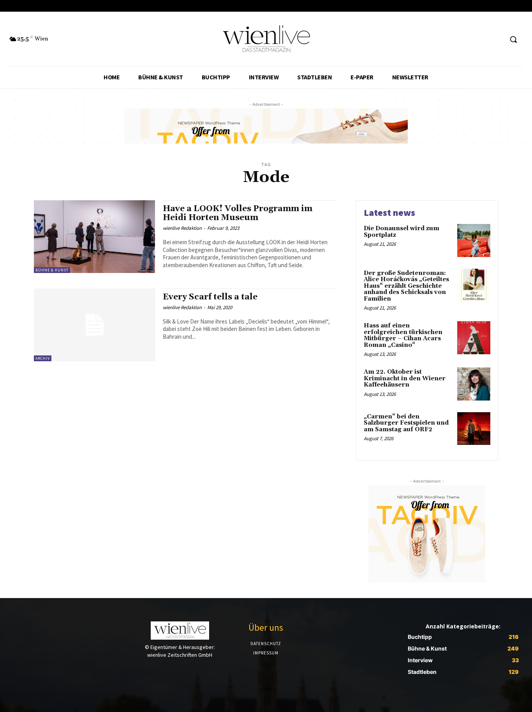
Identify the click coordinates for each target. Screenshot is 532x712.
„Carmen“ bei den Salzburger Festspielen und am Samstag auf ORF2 (406, 423)
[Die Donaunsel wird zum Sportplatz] (473, 240)
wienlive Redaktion (182, 228)
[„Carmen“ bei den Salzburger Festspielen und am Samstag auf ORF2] (473, 428)
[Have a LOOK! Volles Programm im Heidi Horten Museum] (94, 236)
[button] (513, 39)
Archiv (42, 358)
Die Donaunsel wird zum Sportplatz (401, 232)
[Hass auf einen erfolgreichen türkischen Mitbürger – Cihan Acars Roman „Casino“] (473, 337)
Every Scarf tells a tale (210, 297)
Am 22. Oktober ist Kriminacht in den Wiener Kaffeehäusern (405, 378)
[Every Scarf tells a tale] (94, 325)
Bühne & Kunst (52, 270)
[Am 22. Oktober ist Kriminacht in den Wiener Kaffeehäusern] (473, 384)
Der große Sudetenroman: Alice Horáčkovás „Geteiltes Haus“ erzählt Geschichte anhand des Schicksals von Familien (406, 286)
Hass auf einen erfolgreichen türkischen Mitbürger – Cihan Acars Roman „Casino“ (403, 335)
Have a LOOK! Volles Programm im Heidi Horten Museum (237, 213)
